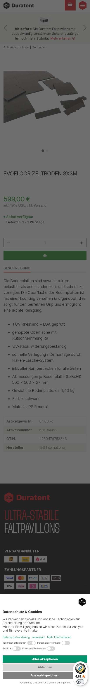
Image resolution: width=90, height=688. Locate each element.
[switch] (80, 681)
